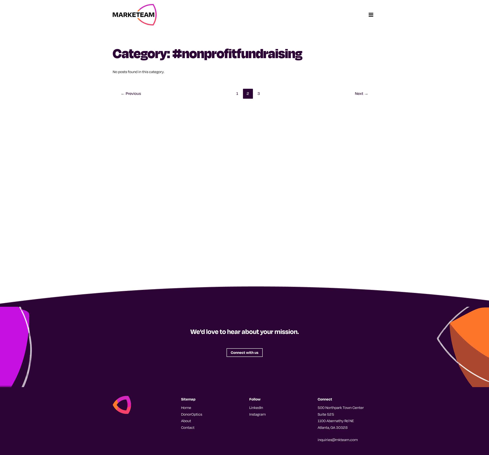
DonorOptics (191, 414)
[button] (245, 352)
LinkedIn (256, 407)
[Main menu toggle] (371, 14)
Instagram (257, 414)
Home (186, 407)
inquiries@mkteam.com (338, 439)
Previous (131, 93)
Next (361, 93)
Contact (187, 427)
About (186, 420)
